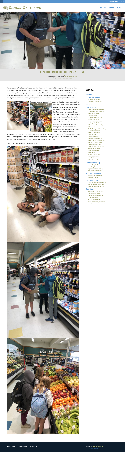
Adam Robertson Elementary (97, 182)
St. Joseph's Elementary (95, 117)
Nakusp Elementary (94, 154)
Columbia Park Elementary (96, 160)
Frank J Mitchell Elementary (96, 203)
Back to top (11, 446)
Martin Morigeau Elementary (97, 129)
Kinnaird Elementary (94, 131)
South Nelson (92, 135)
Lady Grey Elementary (94, 167)
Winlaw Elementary (94, 148)
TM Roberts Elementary (95, 195)
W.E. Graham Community (95, 125)
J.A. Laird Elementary (94, 158)
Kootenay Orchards (94, 193)
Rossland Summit (93, 178)
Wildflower (91, 127)
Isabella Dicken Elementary (96, 201)
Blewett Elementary (94, 150)
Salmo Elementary (93, 136)
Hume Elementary (93, 113)
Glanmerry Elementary (95, 142)
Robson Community (94, 133)
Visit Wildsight (113, 2)
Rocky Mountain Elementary (96, 109)
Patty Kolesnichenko (71, 76)
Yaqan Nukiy (91, 152)
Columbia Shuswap (93, 162)
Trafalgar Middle (93, 115)
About (111, 8)
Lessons (103, 8)
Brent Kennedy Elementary (96, 186)
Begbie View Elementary (95, 169)
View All (89, 94)
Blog (119, 8)
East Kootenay (91, 189)
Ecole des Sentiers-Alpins (96, 111)
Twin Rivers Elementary (95, 176)
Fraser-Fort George (93, 97)
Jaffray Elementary (94, 199)
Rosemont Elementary (95, 138)
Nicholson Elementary (94, 171)
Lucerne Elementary (94, 156)
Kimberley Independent (65, 78)
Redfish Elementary (94, 119)
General (89, 104)
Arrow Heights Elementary (96, 165)
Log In (122, 2)
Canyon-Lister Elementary (96, 146)
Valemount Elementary (95, 101)
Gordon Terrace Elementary (96, 140)
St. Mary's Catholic (93, 123)
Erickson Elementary (94, 144)
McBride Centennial (94, 99)
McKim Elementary (93, 197)
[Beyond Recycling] (22, 8)
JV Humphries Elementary (96, 184)
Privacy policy (23, 446)
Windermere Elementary (95, 191)
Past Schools (91, 107)
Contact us (33, 446)
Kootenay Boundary (93, 173)
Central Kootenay (92, 180)
